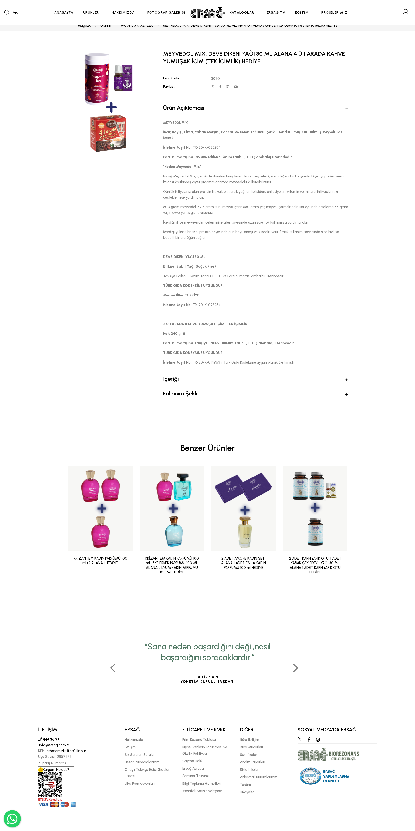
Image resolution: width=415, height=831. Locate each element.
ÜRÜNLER (91, 13)
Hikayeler (247, 792)
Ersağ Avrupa (193, 768)
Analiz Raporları (252, 762)
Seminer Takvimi (195, 776)
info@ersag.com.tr (53, 745)
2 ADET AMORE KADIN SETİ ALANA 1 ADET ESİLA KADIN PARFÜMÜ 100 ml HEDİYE (243, 563)
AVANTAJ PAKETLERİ (137, 25)
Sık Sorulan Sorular (140, 755)
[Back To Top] (402, 801)
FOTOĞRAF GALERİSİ (166, 13)
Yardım (245, 785)
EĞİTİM (302, 13)
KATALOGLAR (242, 13)
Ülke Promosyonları (140, 783)
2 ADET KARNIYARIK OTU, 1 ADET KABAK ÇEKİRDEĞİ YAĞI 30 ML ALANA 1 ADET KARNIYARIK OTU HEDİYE (315, 565)
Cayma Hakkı (192, 761)
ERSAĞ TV (276, 13)
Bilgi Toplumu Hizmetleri (201, 783)
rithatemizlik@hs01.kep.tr (66, 751)
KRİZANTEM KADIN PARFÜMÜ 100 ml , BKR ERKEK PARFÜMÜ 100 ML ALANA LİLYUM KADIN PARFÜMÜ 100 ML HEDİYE (172, 565)
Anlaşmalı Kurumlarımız (258, 777)
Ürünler (106, 25)
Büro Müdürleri (251, 747)
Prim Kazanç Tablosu (199, 739)
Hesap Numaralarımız (142, 762)
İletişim (130, 747)
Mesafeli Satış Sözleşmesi (202, 791)
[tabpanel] (207, 666)
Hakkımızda (134, 739)
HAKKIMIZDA (123, 13)
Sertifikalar (248, 755)
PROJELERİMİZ (334, 13)
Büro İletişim (249, 739)
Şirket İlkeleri (249, 769)
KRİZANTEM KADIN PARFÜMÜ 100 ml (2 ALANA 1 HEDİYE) (100, 560)
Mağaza (84, 25)
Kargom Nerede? (56, 769)
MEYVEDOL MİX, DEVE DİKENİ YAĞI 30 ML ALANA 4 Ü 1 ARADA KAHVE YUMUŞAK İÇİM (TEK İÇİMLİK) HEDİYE (250, 25)
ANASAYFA (63, 13)
